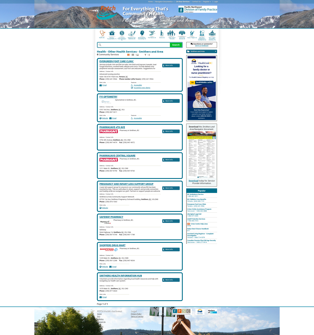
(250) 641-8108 (205, 116)
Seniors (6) (162, 37)
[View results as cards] (128, 55)
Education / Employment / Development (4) (202, 38)
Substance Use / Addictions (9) (132, 38)
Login (216, 2)
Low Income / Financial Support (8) (122, 38)
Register (207, 2)
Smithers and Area (203, 51)
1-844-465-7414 (196, 220)
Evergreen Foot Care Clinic (116, 61)
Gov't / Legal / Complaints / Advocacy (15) (212, 38)
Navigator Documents (164, 2)
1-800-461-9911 (195, 195)
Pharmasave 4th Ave (112, 127)
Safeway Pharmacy (111, 216)
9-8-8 (197, 225)
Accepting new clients (142, 88)
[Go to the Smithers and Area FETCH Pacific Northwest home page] (107, 12)
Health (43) (102, 37)
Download (193, 181)
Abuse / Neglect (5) (192, 37)
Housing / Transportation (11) (112, 38)
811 (198, 230)
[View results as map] (137, 55)
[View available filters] (145, 55)
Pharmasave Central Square (117, 155)
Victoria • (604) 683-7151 (196, 200)
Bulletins (100, 319)
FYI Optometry (108, 96)
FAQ (98, 316)
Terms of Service (137, 316)
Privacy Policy (136, 314)
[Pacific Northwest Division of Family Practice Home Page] (197, 9)
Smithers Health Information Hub (120, 275)
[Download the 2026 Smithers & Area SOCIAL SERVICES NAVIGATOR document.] (201, 155)
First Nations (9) (152, 37)
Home (150, 2)
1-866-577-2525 (194, 215)
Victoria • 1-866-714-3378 (200, 235)
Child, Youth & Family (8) (172, 38)
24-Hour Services (183, 2)
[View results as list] (133, 55)
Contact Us (196, 2)
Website (105, 118)
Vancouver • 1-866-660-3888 (199, 210)
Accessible (138, 85)
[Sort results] (149, 55)
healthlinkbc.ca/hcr (204, 82)
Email (104, 85)
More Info (169, 65)
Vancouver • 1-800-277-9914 (201, 241)
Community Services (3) (182, 38)
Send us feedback (201, 46)
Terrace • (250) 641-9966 (196, 205)
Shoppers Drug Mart (112, 245)
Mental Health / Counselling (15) (142, 38)
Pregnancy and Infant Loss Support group (126, 183)
